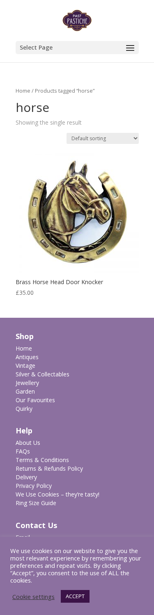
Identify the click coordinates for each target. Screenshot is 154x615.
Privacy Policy (34, 486)
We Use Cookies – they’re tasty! (57, 494)
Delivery (26, 477)
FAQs (23, 451)
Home (23, 90)
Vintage (25, 365)
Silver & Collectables (42, 374)
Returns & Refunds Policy (49, 468)
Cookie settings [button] (33, 596)
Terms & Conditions (42, 460)
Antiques (27, 357)
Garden (25, 391)
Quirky (24, 408)
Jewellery (27, 383)
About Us (28, 442)
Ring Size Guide (36, 503)
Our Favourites (35, 400)
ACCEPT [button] (75, 596)
